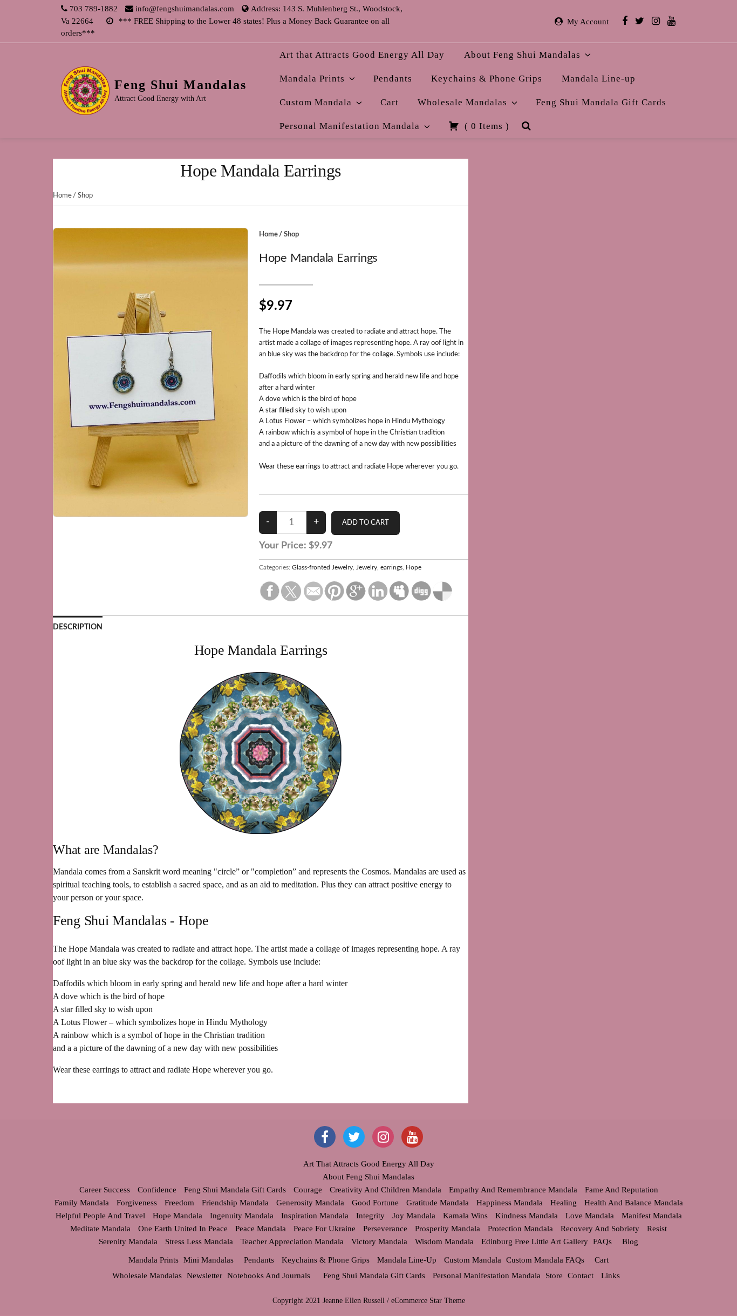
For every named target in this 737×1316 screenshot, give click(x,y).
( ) (485, 126)
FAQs (602, 1241)
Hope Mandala (177, 1215)
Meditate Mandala (100, 1228)
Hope (413, 567)
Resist (657, 1228)
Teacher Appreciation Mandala (292, 1241)
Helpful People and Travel (100, 1215)
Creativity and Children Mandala (385, 1189)
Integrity (370, 1215)
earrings (391, 567)
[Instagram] (656, 20)
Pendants (392, 78)
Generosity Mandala (310, 1202)
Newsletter (204, 1275)
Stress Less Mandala (199, 1241)
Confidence (157, 1189)
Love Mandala (589, 1215)
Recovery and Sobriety (600, 1228)
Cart (389, 102)
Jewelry (366, 567)
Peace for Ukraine (325, 1228)
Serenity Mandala (128, 1241)
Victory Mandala (379, 1241)
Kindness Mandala (526, 1215)
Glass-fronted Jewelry (322, 567)
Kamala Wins (465, 1215)
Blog (630, 1241)
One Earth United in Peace (183, 1228)
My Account (588, 21)
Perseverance (385, 1228)
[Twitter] (639, 20)
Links (610, 1275)
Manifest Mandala (652, 1215)
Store (554, 1275)
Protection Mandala (520, 1228)
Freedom (179, 1202)
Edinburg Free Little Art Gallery (534, 1241)
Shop (85, 195)
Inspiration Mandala (315, 1215)
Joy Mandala (413, 1215)
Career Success (104, 1189)
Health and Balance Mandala (633, 1202)
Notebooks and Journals (268, 1275)
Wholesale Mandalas (462, 102)
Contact (580, 1275)
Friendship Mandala (235, 1202)
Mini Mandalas (208, 1260)
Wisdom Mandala (444, 1241)
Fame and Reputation (621, 1189)
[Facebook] (624, 20)
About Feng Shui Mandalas (522, 55)
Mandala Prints (312, 78)
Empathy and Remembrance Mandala (513, 1189)
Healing (563, 1202)
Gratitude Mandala (437, 1202)
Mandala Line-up (599, 78)
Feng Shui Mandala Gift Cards (601, 102)
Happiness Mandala (509, 1202)
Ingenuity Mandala (242, 1215)
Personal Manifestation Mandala (349, 126)
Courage (308, 1189)
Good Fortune (375, 1202)
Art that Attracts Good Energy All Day (362, 55)
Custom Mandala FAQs (545, 1260)
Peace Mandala (260, 1228)
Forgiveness (137, 1202)
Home (62, 195)
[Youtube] (671, 20)
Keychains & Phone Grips (486, 78)
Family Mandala (81, 1202)
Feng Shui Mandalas (180, 85)
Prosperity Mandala (447, 1228)
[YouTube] (412, 1137)
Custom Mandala (315, 102)
